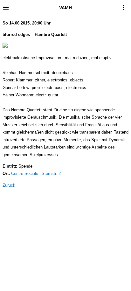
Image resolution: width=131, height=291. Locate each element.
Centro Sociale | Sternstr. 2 (36, 173)
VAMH (65, 7)
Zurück (9, 185)
